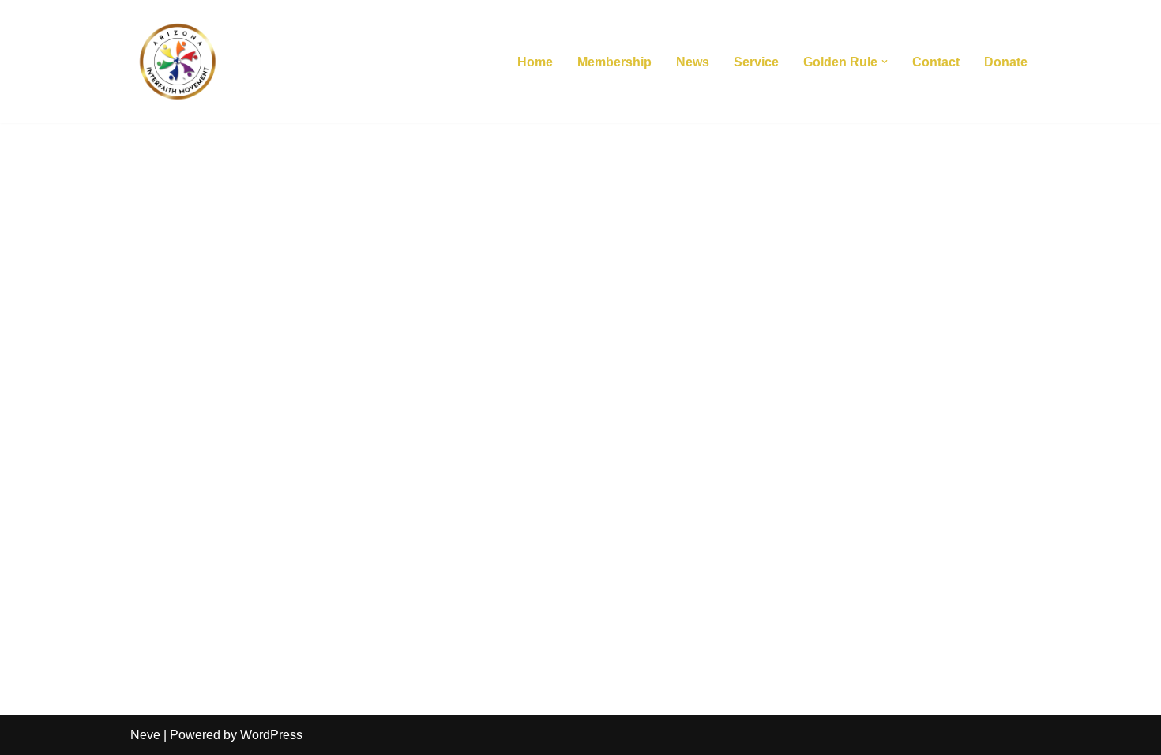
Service (756, 62)
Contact (936, 62)
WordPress (271, 735)
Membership (614, 62)
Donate (1006, 62)
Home (535, 62)
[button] (884, 61)
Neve (145, 735)
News (692, 62)
